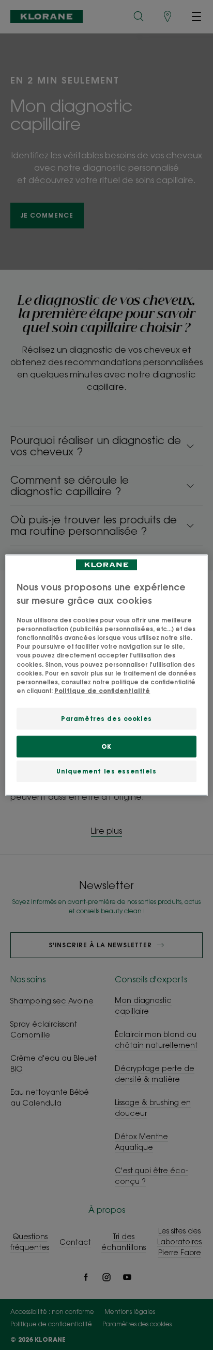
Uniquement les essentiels (106, 771)
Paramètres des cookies (106, 718)
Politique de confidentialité (102, 690)
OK (106, 746)
